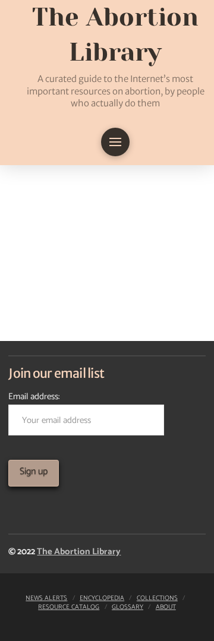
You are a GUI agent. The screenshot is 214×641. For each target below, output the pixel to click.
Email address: (34, 396)
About (166, 607)
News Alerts (46, 598)
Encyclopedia (102, 598)
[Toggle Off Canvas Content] (115, 142)
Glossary (127, 607)
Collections (157, 598)
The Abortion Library (79, 551)
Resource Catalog (68, 607)
